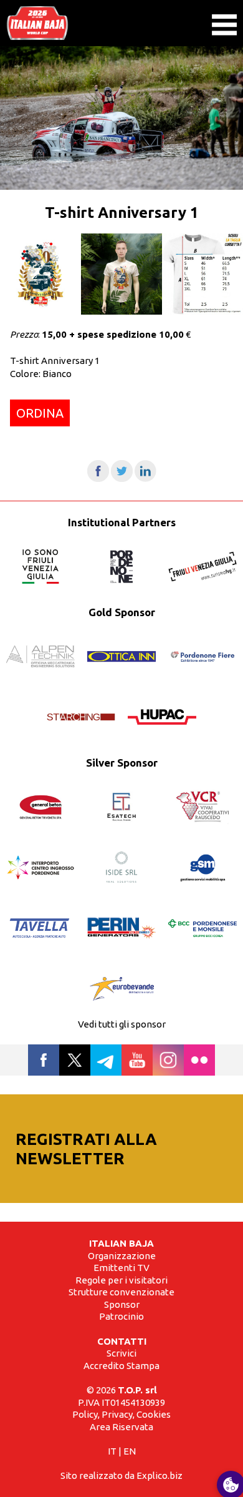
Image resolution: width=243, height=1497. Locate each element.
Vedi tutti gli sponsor (122, 1024)
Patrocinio (121, 1316)
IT (112, 1451)
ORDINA (40, 413)
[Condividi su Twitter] (122, 478)
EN (129, 1451)
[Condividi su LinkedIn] (145, 478)
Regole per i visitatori (121, 1280)
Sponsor (122, 1304)
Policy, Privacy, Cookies (121, 1414)
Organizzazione (122, 1255)
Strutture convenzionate (121, 1292)
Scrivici (121, 1353)
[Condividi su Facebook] (98, 478)
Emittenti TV (121, 1267)
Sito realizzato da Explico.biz (121, 1475)
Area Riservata (121, 1426)
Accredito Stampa (121, 1365)
